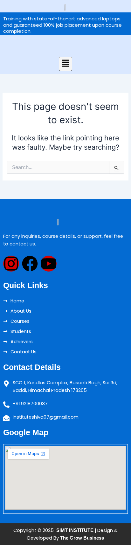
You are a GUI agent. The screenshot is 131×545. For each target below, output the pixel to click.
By (78, 538)
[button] (65, 64)
